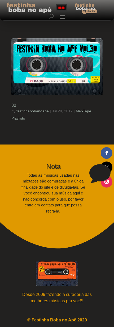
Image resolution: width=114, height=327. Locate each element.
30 (13, 105)
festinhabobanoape (32, 111)
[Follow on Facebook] (106, 153)
